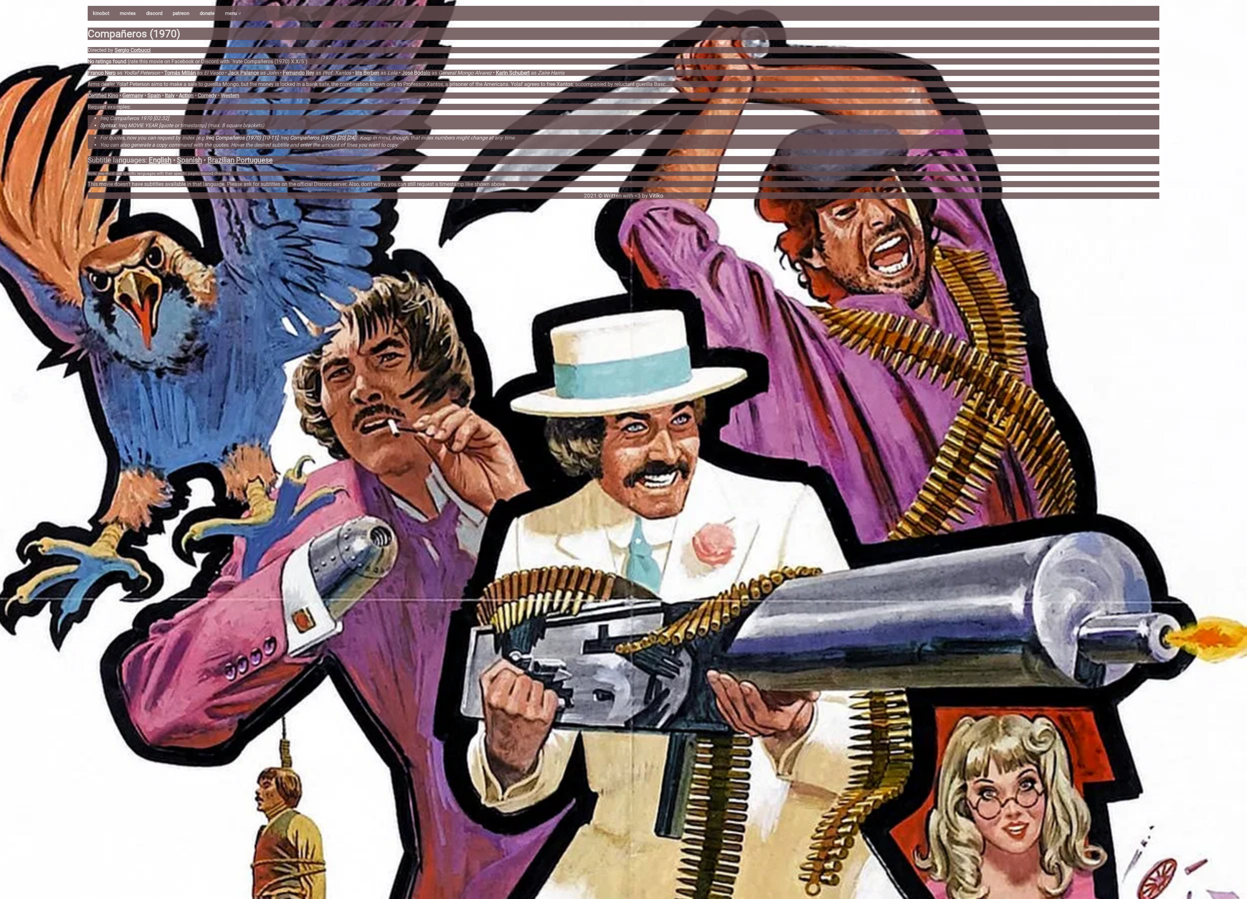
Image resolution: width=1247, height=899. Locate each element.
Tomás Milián (180, 73)
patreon (181, 13)
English (160, 160)
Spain (154, 95)
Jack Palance (243, 73)
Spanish (189, 160)
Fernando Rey (298, 73)
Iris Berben (367, 73)
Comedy (207, 95)
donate (207, 13)
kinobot (101, 13)
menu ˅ (233, 13)
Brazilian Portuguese (240, 160)
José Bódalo (416, 73)
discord (154, 13)
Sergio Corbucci (133, 50)
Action (186, 95)
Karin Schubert (513, 73)
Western (230, 95)
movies (128, 13)
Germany (132, 95)
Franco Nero (102, 73)
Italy (170, 95)
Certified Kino (103, 95)
